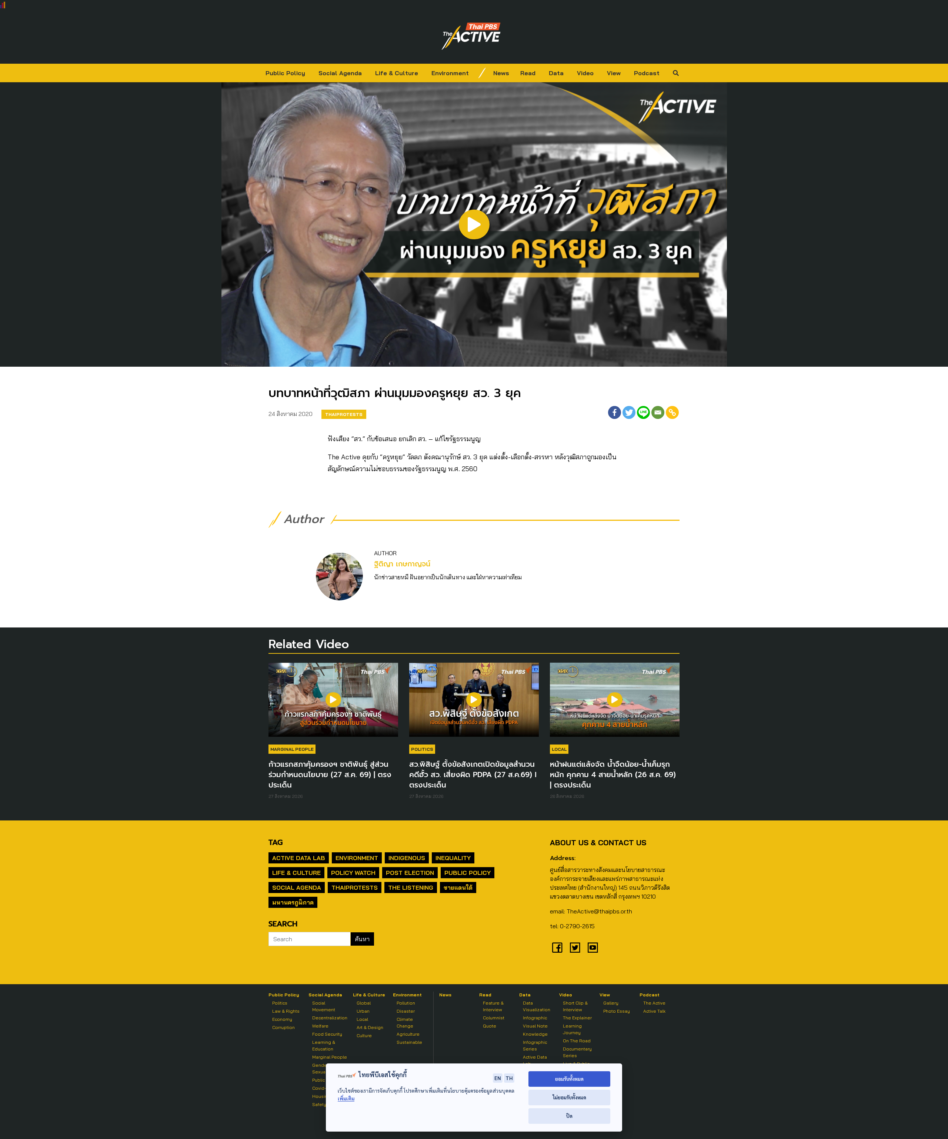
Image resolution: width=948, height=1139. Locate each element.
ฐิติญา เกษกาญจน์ (402, 564)
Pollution (406, 1003)
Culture (364, 1035)
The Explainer (577, 1017)
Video (585, 73)
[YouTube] (592, 947)
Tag (275, 842)
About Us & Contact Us (598, 842)
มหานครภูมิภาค (293, 902)
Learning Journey (572, 1029)
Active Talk (654, 1011)
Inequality (453, 858)
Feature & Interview (493, 1006)
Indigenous (406, 858)
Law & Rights (286, 1011)
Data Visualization (536, 1006)
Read (527, 73)
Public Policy (285, 73)
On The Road (577, 1040)
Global (364, 1003)
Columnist (493, 1017)
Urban (363, 1011)
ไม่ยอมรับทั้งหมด (569, 1097)
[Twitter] (628, 412)
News (501, 73)
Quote (489, 1026)
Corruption (283, 1027)
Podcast (647, 73)
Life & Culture (396, 73)
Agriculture (408, 1034)
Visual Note (535, 1026)
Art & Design (370, 1027)
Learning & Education (323, 1045)
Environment (450, 73)
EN (497, 1078)
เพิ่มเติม (346, 1098)
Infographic (535, 1017)
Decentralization (329, 1017)
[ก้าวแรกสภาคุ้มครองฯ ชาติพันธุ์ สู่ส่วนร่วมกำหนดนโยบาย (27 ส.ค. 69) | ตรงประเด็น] (333, 703)
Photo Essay (616, 1011)
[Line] (643, 412)
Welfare (320, 1026)
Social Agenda (340, 73)
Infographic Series (535, 1045)
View (614, 73)
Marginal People (292, 749)
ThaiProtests (344, 414)
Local (559, 749)
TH (509, 1078)
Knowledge (535, 1034)
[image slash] (482, 73)
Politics (422, 749)
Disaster (406, 1011)
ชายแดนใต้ (458, 887)
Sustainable (409, 1042)
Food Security (327, 1034)
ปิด (569, 1116)
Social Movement (323, 1006)
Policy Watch (353, 872)
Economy (282, 1019)
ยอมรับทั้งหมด (569, 1079)
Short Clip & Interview (575, 1006)
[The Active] (471, 36)
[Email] (657, 412)
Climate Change (405, 1022)
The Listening (410, 887)
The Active (654, 1003)
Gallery (610, 1003)
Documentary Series (577, 1052)
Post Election (410, 872)
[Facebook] (614, 412)
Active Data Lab (298, 858)
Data (556, 73)
